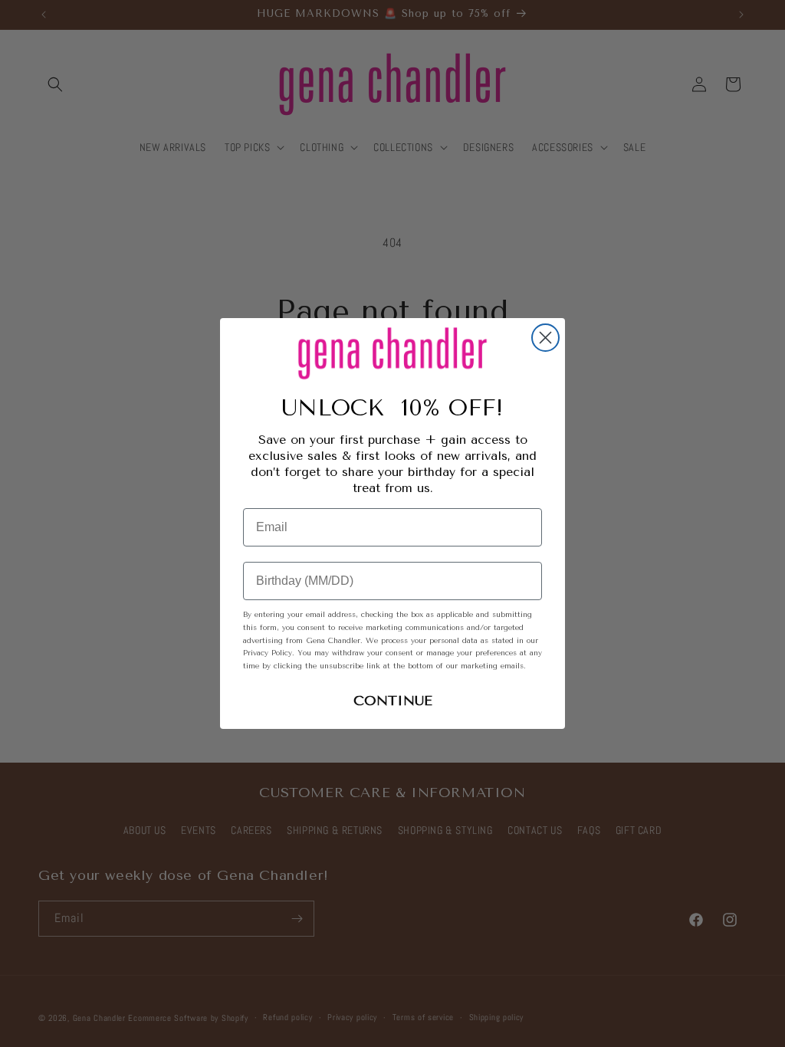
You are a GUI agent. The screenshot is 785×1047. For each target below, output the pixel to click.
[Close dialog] (545, 337)
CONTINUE (392, 700)
